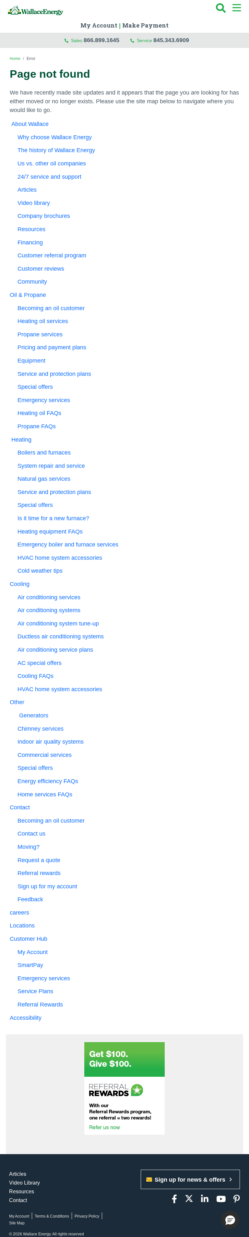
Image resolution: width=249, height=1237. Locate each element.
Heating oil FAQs (39, 413)
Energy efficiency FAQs (48, 781)
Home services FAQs (45, 794)
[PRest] (236, 1199)
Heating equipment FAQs (50, 531)
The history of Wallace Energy (56, 150)
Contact (20, 807)
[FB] (174, 1199)
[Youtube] (221, 1199)
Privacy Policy (87, 1216)
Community (32, 281)
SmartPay (30, 965)
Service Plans (36, 991)
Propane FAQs (37, 426)
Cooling (20, 584)
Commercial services (45, 755)
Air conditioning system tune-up (58, 623)
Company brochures (44, 216)
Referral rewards (39, 873)
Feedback (30, 899)
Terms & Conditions (52, 1216)
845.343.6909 (171, 40)
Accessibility (26, 1018)
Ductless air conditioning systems (61, 636)
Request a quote (39, 860)
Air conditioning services (49, 597)
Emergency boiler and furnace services (68, 544)
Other (17, 702)
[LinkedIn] (204, 1199)
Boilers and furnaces (44, 452)
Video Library (24, 1183)
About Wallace (29, 124)
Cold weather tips (40, 571)
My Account (98, 25)
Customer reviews (41, 268)
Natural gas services (44, 479)
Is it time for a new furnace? (53, 518)
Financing (30, 242)
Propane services (40, 334)
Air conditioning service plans (55, 650)
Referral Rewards (41, 1004)
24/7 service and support (49, 177)
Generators (33, 715)
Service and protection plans (54, 374)
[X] (189, 1199)
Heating (20, 439)
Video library (34, 203)
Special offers (35, 387)
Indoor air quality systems (51, 741)
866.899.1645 (101, 40)
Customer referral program (52, 255)
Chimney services (41, 728)
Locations (22, 925)
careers (19, 912)
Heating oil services (43, 321)
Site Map (17, 1223)
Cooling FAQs (35, 676)
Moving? (29, 847)
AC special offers (40, 663)
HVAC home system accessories (60, 558)
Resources (31, 229)
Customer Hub (29, 939)
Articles (27, 189)
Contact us (31, 833)
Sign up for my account (47, 886)
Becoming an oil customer (52, 308)
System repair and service (51, 466)
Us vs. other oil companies (52, 163)
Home (15, 58)
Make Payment (145, 25)
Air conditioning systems (49, 610)
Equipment (31, 360)
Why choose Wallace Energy (55, 137)
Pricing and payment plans (52, 347)
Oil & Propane (28, 295)
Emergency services (44, 400)
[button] (230, 1220)
